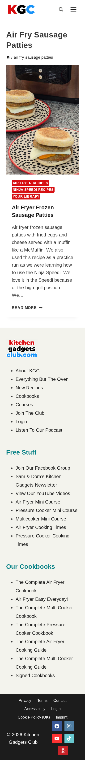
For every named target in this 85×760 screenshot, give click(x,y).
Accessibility (34, 709)
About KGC (27, 370)
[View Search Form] (61, 9)
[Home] (8, 57)
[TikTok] (69, 738)
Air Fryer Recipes (30, 183)
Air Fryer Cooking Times (41, 527)
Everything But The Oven (42, 379)
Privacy (25, 701)
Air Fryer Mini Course (38, 501)
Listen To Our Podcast (39, 430)
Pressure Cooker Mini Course (46, 510)
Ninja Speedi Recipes (33, 189)
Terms (42, 701)
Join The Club (30, 413)
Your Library (26, 196)
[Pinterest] (63, 750)
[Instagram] (69, 726)
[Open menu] (73, 9)
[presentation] (42, 119)
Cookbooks (27, 396)
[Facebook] (57, 726)
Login (21, 421)
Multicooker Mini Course (41, 518)
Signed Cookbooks (35, 675)
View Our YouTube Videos (43, 493)
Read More (27, 308)
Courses (24, 404)
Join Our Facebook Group (43, 468)
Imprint (61, 717)
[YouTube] (57, 738)
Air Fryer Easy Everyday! (42, 599)
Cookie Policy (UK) (34, 717)
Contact (59, 701)
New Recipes (29, 387)
